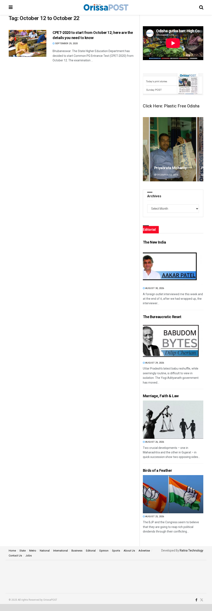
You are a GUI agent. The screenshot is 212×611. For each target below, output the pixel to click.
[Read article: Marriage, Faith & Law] (165, 420)
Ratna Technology (191, 550)
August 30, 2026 (154, 288)
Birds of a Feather (157, 470)
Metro (32, 550)
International (60, 550)
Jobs (28, 555)
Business (76, 550)
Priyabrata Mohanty (170, 168)
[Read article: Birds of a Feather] (165, 494)
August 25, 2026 (154, 516)
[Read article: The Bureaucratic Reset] (165, 340)
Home (12, 550)
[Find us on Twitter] (201, 600)
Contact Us (15, 555)
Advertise (144, 550)
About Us (129, 550)
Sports (116, 550)
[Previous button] (146, 149)
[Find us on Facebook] (196, 600)
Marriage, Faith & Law (161, 396)
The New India (154, 242)
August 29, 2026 (154, 362)
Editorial (91, 550)
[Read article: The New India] (165, 266)
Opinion (103, 550)
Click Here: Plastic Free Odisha (171, 105)
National (45, 550)
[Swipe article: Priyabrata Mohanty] (173, 149)
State (22, 550)
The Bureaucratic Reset (162, 317)
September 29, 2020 (66, 43)
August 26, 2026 (154, 442)
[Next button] (200, 149)
